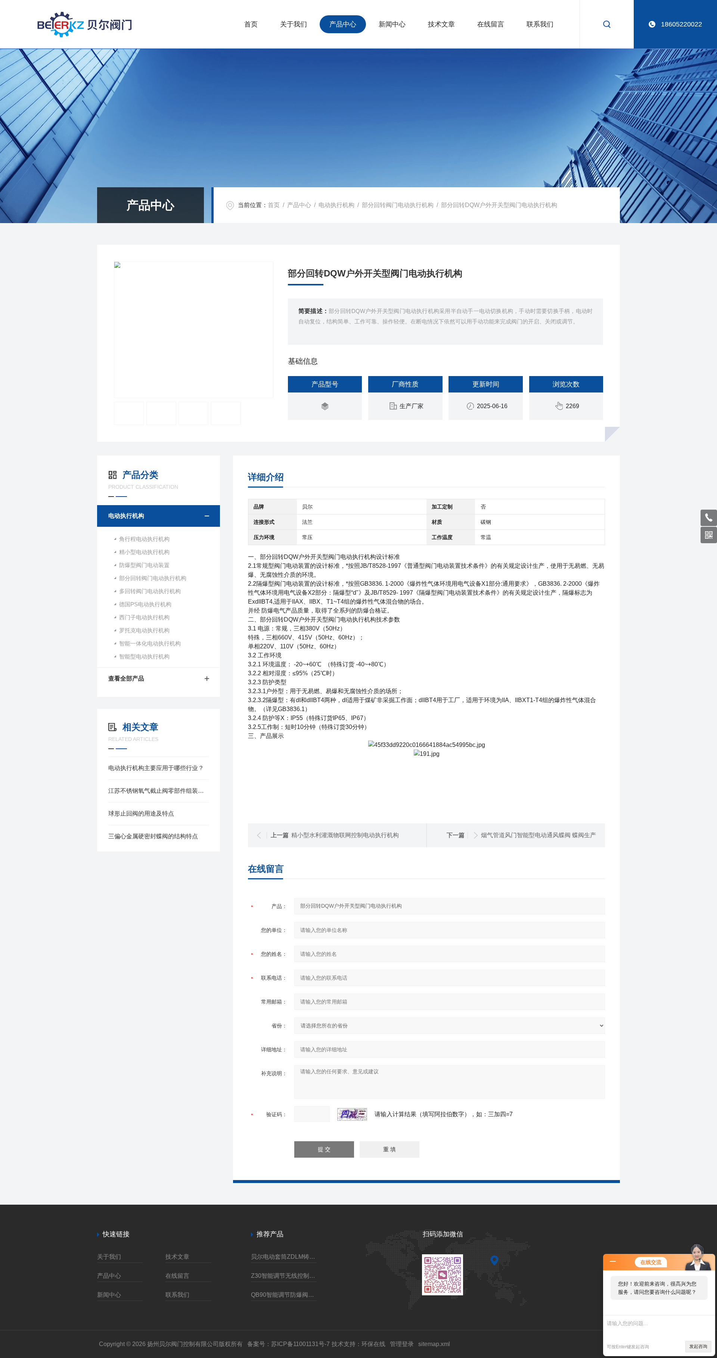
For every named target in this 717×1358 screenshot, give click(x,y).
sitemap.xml (434, 1344)
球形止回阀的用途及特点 (141, 813)
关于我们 (293, 24)
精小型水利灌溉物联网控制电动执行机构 (345, 835)
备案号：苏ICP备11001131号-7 (288, 1344)
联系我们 (540, 24)
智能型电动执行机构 (144, 656)
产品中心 (342, 24)
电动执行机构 (336, 205)
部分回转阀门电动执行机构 (398, 205)
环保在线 (373, 1344)
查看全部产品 (126, 678)
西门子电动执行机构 (144, 617)
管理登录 (402, 1344)
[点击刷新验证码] (352, 1114)
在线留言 (490, 24)
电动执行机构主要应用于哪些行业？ (156, 768)
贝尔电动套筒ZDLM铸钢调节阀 (284, 1257)
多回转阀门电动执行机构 (150, 591)
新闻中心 (392, 24)
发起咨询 (698, 1346)
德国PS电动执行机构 (145, 604)
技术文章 (441, 24)
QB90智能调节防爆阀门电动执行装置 (284, 1295)
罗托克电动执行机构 (144, 630)
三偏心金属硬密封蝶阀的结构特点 (153, 836)
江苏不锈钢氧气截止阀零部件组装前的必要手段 (158, 791)
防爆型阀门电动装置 (144, 565)
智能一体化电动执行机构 (150, 643)
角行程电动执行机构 (144, 539)
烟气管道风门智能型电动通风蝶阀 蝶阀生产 (538, 835)
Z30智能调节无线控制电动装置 (284, 1276)
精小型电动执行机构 (144, 552)
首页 (251, 24)
